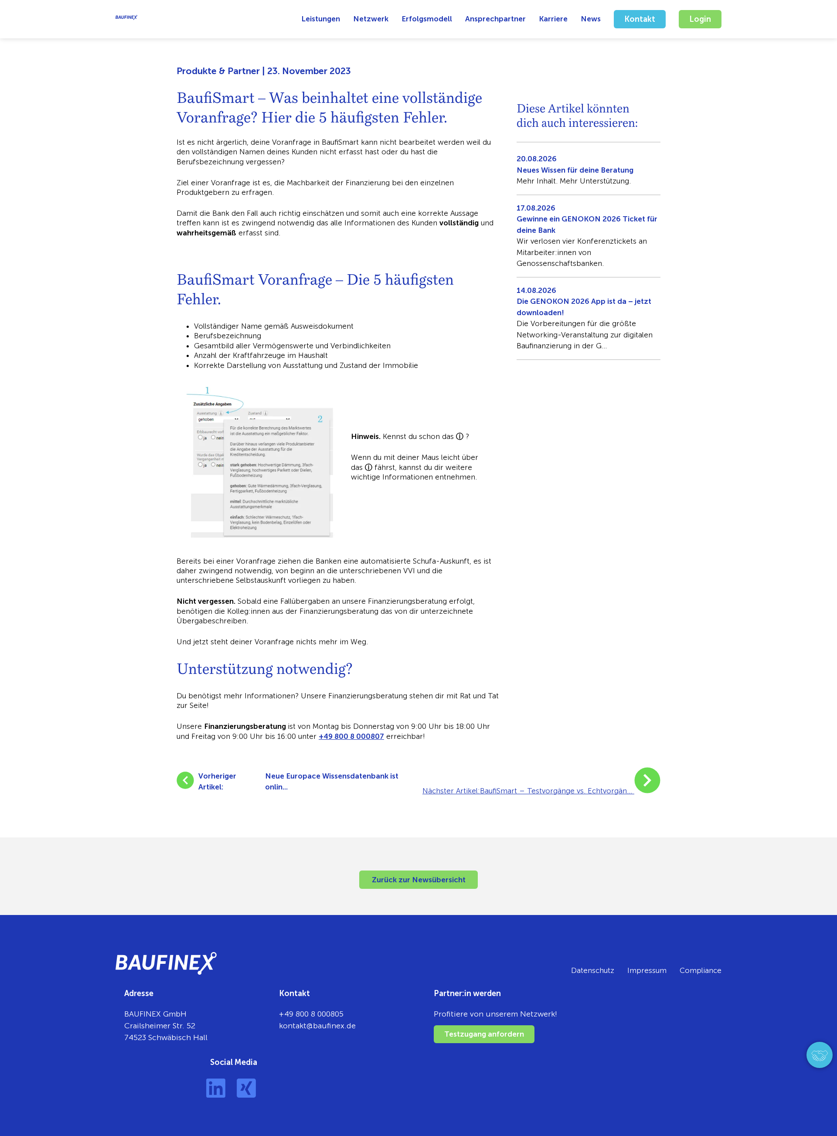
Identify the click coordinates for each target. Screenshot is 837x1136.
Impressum (647, 970)
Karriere (553, 18)
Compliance (700, 970)
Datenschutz (592, 970)
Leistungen (320, 18)
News (591, 18)
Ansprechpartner (495, 18)
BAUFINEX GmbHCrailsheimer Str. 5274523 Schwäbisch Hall (166, 1025)
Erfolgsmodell (426, 18)
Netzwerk (370, 18)
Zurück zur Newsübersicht (419, 879)
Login (700, 19)
